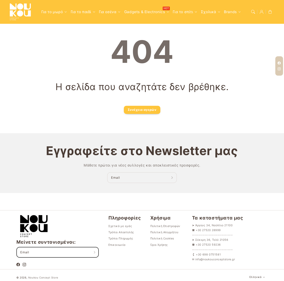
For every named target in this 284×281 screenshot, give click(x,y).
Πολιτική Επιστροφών (165, 226)
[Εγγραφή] (172, 177)
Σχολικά (208, 11)
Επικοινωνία (117, 244)
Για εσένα (107, 11)
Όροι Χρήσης (159, 244)
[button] (253, 12)
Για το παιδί (81, 11)
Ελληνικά (255, 276)
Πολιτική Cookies (162, 238)
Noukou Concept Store (43, 277)
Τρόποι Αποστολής (121, 232)
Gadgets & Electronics (144, 11)
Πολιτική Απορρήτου (164, 232)
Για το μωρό (52, 11)
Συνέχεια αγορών (142, 110)
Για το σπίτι (183, 11)
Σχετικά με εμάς (120, 226)
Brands (230, 11)
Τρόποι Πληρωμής (120, 238)
